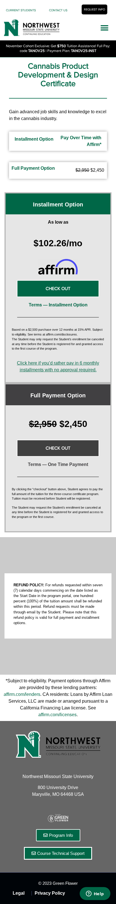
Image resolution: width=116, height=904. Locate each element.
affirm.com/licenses (57, 714)
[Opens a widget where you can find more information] (94, 894)
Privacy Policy (50, 893)
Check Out (58, 288)
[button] (104, 28)
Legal (18, 893)
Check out (58, 448)
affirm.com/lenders (22, 694)
